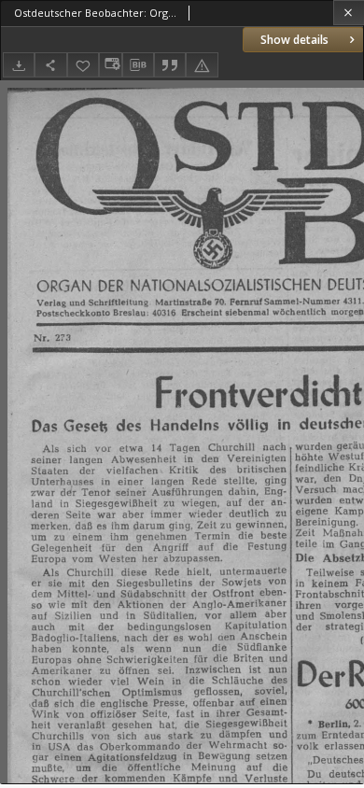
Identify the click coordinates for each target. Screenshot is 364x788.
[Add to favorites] (83, 64)
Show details (294, 40)
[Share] (50, 64)
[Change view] (110, 64)
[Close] (348, 12)
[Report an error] (201, 64)
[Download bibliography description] (138, 65)
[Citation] (170, 64)
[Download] (19, 64)
